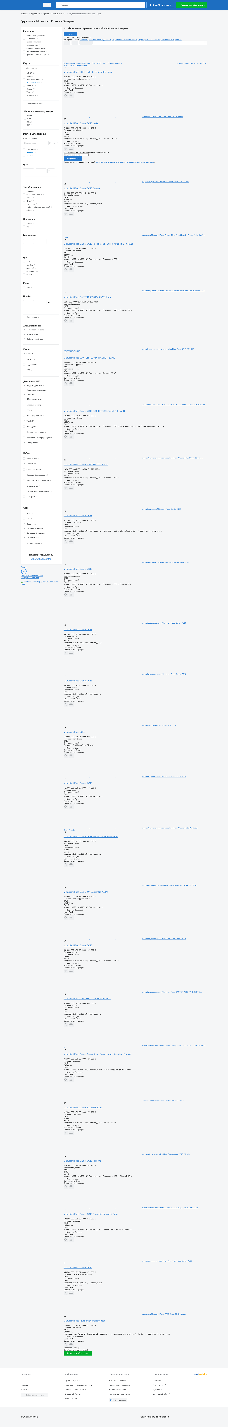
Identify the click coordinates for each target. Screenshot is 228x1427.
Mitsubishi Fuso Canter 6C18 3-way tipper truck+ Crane (91, 1214)
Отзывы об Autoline (73, 1394)
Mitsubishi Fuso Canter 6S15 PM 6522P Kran (86, 464)
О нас (23, 1380)
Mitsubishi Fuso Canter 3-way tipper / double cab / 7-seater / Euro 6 (97, 1054)
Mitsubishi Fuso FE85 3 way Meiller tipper (84, 1321)
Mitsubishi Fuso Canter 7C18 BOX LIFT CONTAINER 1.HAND (94, 411)
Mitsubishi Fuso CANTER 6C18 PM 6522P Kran (87, 297)
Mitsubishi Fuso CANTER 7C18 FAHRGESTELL (87, 998)
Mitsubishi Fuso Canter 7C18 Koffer (81, 123)
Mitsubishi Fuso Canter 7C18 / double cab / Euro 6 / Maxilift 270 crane (98, 244)
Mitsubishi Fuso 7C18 (74, 732)
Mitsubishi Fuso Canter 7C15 (78, 1267)
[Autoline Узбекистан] (30, 5)
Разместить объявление (77, 1353)
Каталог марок (71, 1398)
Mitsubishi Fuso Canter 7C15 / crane (82, 188)
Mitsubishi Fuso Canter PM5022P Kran (83, 1107)
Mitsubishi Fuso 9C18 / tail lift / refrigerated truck (88, 72)
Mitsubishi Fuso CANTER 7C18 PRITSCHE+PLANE (89, 358)
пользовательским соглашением (140, 162)
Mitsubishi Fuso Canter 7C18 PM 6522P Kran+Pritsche (91, 836)
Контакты (25, 1389)
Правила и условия (73, 1380)
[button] (66, 95)
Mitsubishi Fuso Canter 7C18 (78, 515)
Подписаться (73, 159)
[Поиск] (58, 5)
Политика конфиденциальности (78, 1385)
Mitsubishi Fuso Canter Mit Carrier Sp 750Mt (86, 892)
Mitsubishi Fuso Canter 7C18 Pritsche (82, 1161)
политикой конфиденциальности (110, 162)
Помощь (24, 1385)
